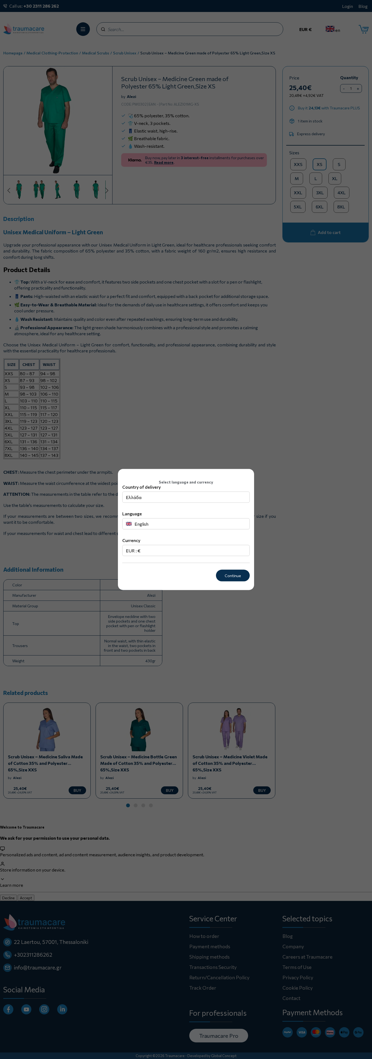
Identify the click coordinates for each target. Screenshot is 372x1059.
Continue (233, 575)
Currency (131, 540)
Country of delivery (141, 487)
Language (132, 513)
